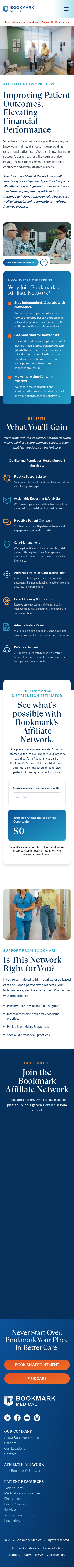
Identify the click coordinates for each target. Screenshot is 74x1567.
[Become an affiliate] (44, 262)
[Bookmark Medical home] (18, 9)
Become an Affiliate (21, 262)
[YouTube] (27, 1417)
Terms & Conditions (25, 1548)
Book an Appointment (37, 1364)
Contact (10, 1454)
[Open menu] (66, 9)
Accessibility (56, 1555)
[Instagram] (37, 1417)
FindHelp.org (14, 1520)
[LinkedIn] (7, 1417)
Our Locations (14, 1448)
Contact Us (51, 1105)
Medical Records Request (23, 1493)
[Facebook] (17, 1417)
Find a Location (15, 1498)
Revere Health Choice (20, 1515)
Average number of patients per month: (36, 788)
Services (10, 1509)
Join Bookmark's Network (23, 1470)
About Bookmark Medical (22, 1437)
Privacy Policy (53, 1548)
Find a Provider (15, 1504)
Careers (10, 1443)
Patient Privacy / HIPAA (26, 1555)
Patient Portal (14, 1487)
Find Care (37, 1378)
